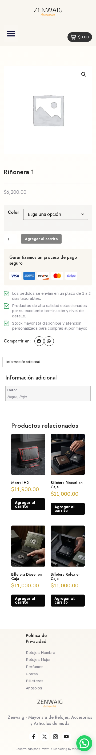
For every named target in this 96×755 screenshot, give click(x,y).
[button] (11, 33)
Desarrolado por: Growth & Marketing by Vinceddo (50, 748)
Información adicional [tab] (23, 362)
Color (13, 212)
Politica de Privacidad (36, 638)
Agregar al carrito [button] (25, 504)
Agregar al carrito (41, 238)
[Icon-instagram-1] (55, 736)
